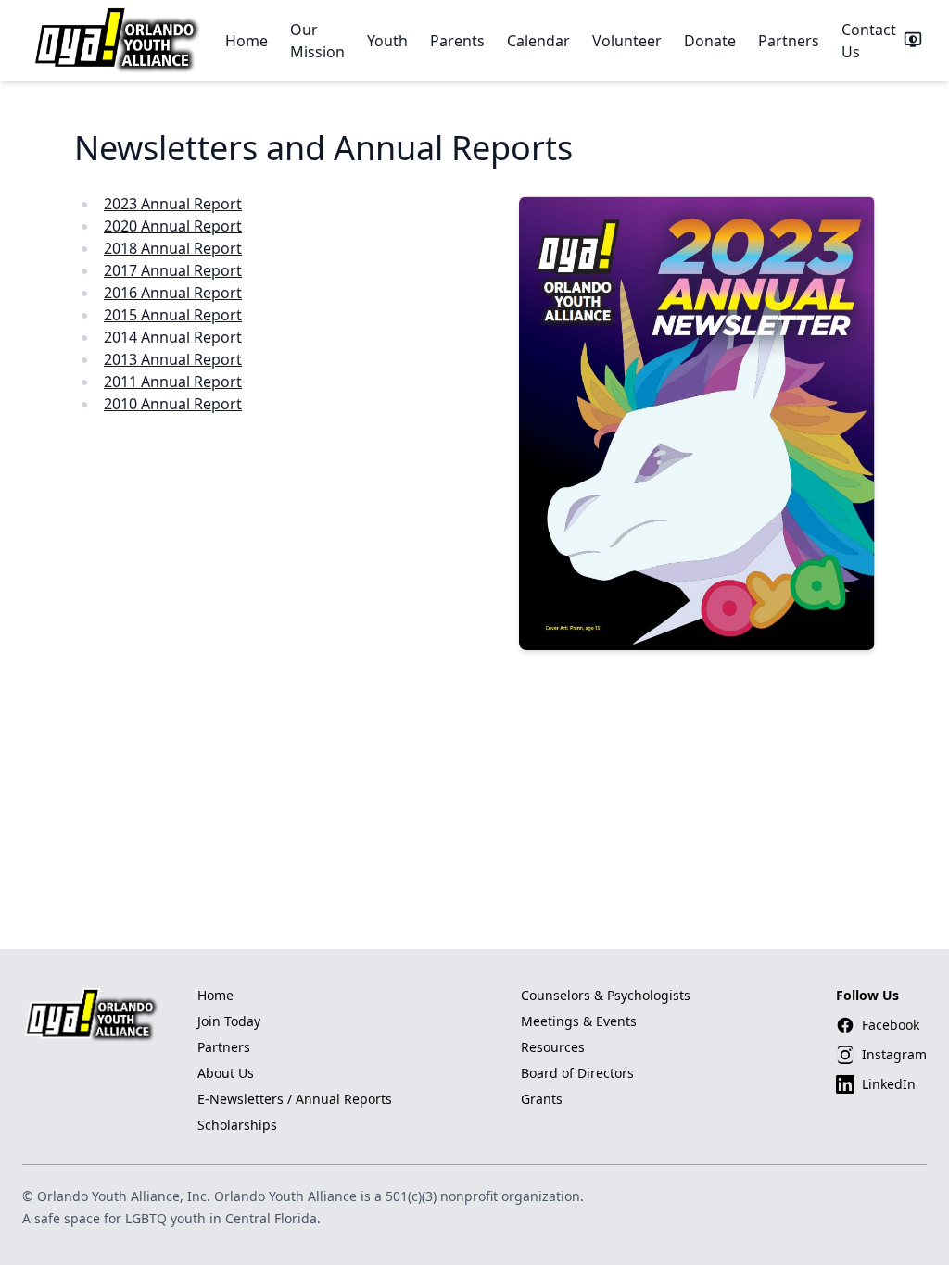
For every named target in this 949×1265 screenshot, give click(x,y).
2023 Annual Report (173, 204)
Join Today (228, 1021)
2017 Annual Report (173, 270)
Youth (387, 41)
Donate (710, 41)
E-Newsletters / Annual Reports (294, 1099)
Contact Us (868, 40)
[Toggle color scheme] (913, 40)
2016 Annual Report (173, 292)
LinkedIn (889, 1084)
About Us (225, 1073)
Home (246, 41)
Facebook (890, 1024)
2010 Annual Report (173, 404)
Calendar (538, 41)
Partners (788, 41)
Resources (553, 1047)
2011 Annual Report (173, 381)
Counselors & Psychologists (605, 995)
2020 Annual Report (173, 226)
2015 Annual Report (173, 315)
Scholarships (237, 1124)
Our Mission (317, 40)
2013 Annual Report (173, 359)
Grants (542, 1099)
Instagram (894, 1054)
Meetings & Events (579, 1021)
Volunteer (627, 41)
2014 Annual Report (173, 337)
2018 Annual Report (173, 248)
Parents (457, 41)
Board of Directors (577, 1073)
